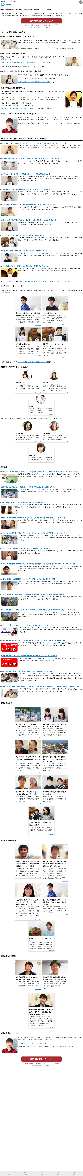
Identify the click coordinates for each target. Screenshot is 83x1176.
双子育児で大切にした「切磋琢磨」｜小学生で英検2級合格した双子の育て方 (29, 487)
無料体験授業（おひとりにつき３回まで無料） (39, 281)
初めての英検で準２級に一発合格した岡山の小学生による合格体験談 (26, 548)
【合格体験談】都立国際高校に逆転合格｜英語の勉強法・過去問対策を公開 (28, 579)
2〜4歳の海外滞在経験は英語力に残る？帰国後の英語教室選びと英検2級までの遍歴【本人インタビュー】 (39, 610)
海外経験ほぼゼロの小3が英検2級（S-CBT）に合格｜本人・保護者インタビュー (30, 189)
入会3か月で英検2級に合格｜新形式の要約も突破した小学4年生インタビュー (29, 205)
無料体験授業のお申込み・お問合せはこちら (32, 1043)
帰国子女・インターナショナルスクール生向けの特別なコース (19, 108)
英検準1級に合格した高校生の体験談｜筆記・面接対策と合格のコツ (25, 266)
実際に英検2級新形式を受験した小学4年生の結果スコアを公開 (25, 62)
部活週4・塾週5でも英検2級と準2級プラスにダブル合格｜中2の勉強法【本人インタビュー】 (34, 143)
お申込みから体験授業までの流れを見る (41, 27)
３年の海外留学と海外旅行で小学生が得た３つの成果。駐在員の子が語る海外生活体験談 (33, 594)
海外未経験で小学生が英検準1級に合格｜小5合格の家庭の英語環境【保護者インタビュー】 (34, 518)
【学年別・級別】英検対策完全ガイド (33, 362)
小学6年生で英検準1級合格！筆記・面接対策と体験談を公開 (23, 235)
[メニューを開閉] (81, 2)
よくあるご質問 (31, 1046)
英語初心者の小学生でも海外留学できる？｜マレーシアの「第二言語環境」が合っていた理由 (34, 533)
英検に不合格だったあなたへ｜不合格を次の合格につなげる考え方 (25, 625)
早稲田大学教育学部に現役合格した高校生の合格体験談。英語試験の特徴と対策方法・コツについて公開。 (39, 564)
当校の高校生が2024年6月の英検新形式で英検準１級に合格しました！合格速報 (29, 656)
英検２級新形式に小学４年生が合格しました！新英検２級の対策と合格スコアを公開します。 (34, 640)
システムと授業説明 (60, 1046)
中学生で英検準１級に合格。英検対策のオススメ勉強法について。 (25, 251)
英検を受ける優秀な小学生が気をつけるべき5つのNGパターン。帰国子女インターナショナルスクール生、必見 (41, 686)
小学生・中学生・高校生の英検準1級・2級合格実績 (34, 82)
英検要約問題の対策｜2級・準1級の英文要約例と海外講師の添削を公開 (27, 671)
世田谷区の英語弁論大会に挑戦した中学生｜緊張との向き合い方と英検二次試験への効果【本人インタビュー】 (40, 472)
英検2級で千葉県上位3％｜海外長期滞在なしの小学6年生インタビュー (26, 502)
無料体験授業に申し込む (41, 21)
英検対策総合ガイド (26, 66)
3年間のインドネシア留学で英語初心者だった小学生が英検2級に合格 (26, 174)
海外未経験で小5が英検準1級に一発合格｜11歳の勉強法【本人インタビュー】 (29, 220)
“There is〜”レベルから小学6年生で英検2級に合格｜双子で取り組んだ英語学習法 (30, 158)
